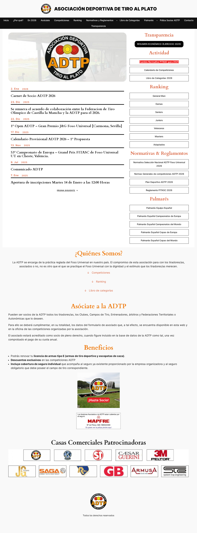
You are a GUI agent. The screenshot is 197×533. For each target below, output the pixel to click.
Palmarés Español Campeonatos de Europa (159, 216)
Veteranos (159, 128)
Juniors (159, 120)
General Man (159, 96)
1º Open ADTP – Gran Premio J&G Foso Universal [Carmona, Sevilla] (66, 126)
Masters (159, 136)
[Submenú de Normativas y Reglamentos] (117, 20)
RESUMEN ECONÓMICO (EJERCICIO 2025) (159, 44)
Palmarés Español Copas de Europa (159, 232)
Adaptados (159, 144)
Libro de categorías (101, 290)
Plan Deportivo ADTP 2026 (159, 182)
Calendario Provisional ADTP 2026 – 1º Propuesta (50, 139)
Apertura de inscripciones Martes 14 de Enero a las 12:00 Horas (60, 182)
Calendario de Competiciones (159, 70)
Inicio (6, 20)
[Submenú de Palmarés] (157, 20)
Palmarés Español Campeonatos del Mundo (159, 224)
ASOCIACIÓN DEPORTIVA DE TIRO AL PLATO (105, 9)
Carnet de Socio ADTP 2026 (33, 96)
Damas (159, 104)
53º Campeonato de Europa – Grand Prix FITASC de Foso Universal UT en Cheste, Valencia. (64, 154)
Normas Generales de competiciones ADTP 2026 (159, 174)
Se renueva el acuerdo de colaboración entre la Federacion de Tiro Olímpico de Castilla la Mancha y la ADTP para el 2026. (63, 111)
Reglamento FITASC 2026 (159, 190)
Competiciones (101, 272)
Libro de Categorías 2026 (159, 78)
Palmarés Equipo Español (159, 208)
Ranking (101, 281)
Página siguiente (67, 190)
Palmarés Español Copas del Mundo (159, 240)
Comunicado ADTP (27, 169)
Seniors (159, 112)
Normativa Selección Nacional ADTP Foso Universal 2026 (159, 164)
